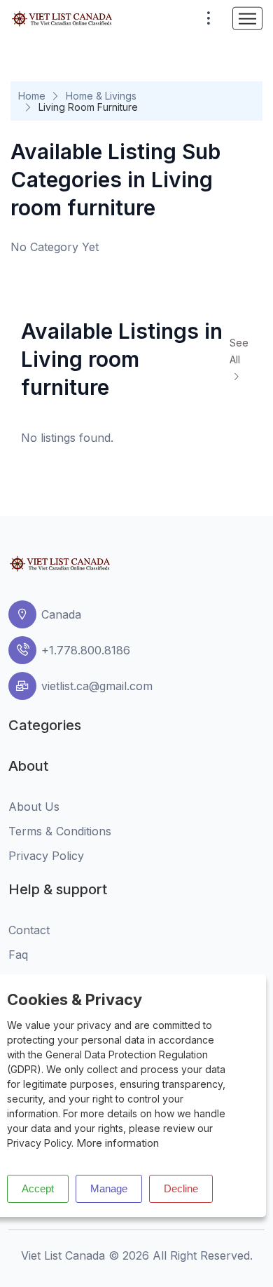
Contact (29, 930)
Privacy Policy (46, 856)
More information (117, 1143)
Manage (108, 1188)
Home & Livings (101, 96)
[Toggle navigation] (247, 18)
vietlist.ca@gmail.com (97, 686)
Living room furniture (88, 107)
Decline (181, 1188)
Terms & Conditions (59, 831)
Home (32, 96)
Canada (61, 614)
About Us (33, 807)
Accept (38, 1188)
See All (239, 351)
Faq (18, 955)
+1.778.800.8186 (85, 650)
